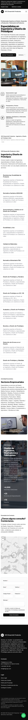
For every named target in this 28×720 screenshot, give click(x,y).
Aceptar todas (4, 6)
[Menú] (26, 12)
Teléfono (17, 587)
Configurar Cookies (6, 687)
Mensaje (5, 600)
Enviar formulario (14, 615)
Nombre (5, 580)
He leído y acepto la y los (15, 610)
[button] (14, 555)
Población (18, 593)
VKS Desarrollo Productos (12, 11)
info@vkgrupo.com (6, 668)
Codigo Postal (7, 593)
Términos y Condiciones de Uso (9, 685)
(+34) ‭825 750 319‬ (5, 666)
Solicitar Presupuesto (7, 55)
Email (5, 587)
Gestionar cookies (16, 6)
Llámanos (21, 55)
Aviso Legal (4, 678)
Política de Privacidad (6, 683)
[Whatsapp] (23, 715)
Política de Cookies (6, 680)
